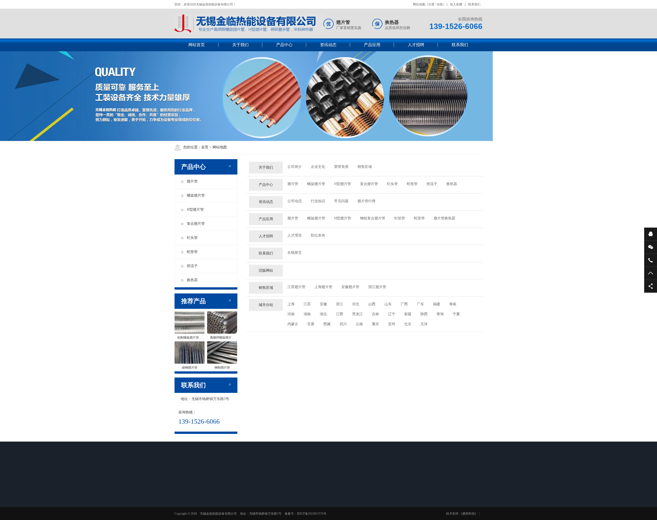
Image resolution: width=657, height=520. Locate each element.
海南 (452, 304)
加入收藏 (456, 4)
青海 (440, 314)
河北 (355, 304)
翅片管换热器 (444, 218)
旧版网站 (266, 270)
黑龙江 (357, 314)
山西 (371, 304)
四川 (343, 324)
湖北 (323, 314)
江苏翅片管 (296, 287)
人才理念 (294, 235)
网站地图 (419, 4)
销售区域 (365, 167)
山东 (388, 304)
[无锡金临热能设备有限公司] (249, 23)
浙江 (339, 304)
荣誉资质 (341, 167)
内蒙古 (292, 324)
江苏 (307, 304)
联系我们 (474, 4)
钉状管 (399, 218)
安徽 (323, 304)
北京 (407, 324)
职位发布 (318, 235)
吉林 (375, 314)
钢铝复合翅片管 (372, 218)
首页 (204, 147)
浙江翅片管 (377, 287)
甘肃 (310, 324)
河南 (291, 314)
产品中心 (284, 45)
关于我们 (240, 45)
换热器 (192, 280)
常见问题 (341, 201)
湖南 (307, 314)
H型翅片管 (195, 209)
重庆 (375, 324)
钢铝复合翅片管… (303, 516)
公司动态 (294, 201)
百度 (431, 4)
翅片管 (192, 181)
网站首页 (196, 45)
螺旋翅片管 (196, 195)
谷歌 (440, 4)
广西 (404, 304)
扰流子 (192, 266)
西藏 (327, 324)
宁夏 (456, 314)
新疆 (407, 314)
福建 (436, 304)
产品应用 (372, 45)
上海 (291, 304)
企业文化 (318, 167)
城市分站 (266, 305)
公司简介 (294, 167)
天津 (424, 324)
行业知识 (318, 201)
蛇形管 (192, 252)
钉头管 (192, 238)
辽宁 (391, 314)
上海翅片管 (323, 287)
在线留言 (294, 252)
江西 (339, 314)
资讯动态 (328, 45)
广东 (420, 304)
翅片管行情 (366, 201)
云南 (359, 324)
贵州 (391, 324)
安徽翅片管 (350, 287)
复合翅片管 (196, 224)
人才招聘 (416, 45)
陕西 (424, 314)
